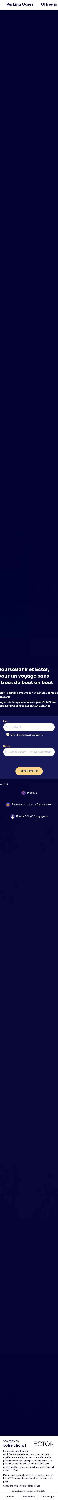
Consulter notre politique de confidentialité (21, 1486)
